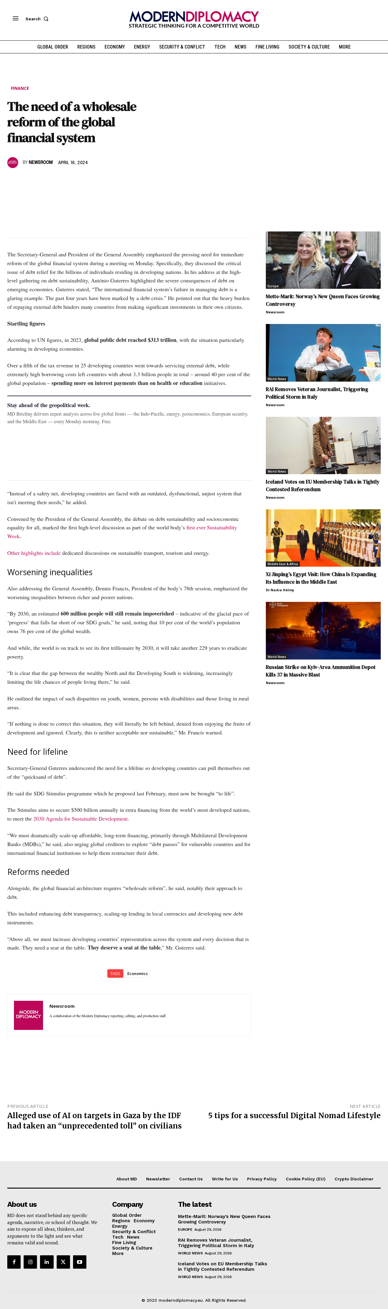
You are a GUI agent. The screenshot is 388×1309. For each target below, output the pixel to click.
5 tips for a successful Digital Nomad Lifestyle (294, 1115)
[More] (97, 180)
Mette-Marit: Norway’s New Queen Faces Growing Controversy (224, 1219)
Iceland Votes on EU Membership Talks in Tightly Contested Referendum (222, 1266)
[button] (38, 18)
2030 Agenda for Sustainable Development (80, 818)
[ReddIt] (69, 180)
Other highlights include (34, 552)
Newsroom (41, 162)
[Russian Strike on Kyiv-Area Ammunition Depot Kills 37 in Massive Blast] (323, 630)
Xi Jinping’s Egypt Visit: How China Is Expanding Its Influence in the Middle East (321, 578)
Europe (273, 286)
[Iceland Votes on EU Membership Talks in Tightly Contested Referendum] (323, 445)
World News (277, 379)
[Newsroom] (13, 162)
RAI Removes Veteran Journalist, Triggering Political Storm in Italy (317, 393)
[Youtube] (79, 1262)
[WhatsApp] (41, 180)
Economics (137, 973)
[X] (27, 180)
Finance (20, 88)
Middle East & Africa (283, 564)
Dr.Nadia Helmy (280, 590)
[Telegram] (83, 180)
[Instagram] (30, 1262)
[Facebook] (13, 180)
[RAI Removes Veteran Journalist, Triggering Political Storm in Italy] (323, 352)
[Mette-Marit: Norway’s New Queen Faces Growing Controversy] (323, 260)
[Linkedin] (55, 180)
